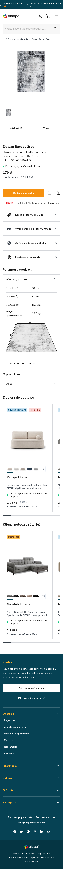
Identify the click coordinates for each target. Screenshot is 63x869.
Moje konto (10, 720)
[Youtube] (48, 831)
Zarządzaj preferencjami (31, 822)
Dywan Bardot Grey (41, 39)
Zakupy (7, 778)
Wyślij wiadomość (34, 698)
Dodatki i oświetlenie (18, 39)
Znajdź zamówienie (15, 727)
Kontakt (9, 753)
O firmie (8, 790)
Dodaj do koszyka (23, 193)
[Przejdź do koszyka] (48, 16)
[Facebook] (14, 831)
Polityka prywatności (20, 817)
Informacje (10, 766)
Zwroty (8, 740)
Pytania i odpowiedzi (16, 733)
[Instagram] (35, 831)
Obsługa (8, 714)
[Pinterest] (28, 831)
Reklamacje (10, 746)
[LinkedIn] (41, 831)
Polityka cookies (45, 817)
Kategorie (9, 802)
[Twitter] (21, 831)
